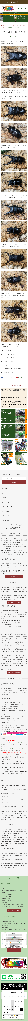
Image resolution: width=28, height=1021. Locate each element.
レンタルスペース (7, 507)
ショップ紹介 (5, 502)
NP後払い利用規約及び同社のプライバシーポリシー (13, 749)
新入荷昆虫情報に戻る (15, 385)
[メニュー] (25, 8)
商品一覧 (4, 497)
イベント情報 (5, 511)
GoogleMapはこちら (14, 950)
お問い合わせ (5, 516)
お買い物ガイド (6, 520)
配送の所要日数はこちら (14, 602)
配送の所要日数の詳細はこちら (14, 576)
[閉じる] (23, 989)
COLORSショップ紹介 (14, 910)
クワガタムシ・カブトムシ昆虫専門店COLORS (16, 1020)
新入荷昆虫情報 (12, 28)
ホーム (4, 493)
